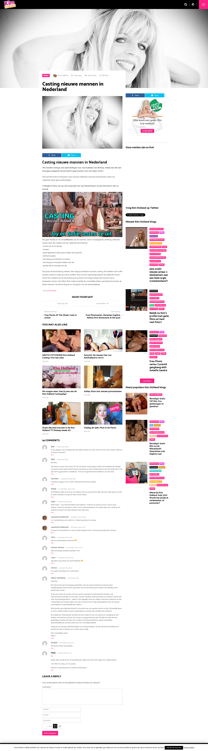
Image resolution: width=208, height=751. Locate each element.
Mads (53, 653)
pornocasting (51, 290)
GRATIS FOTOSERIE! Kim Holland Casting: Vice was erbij (58, 356)
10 (108, 303)
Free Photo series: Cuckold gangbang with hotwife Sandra (158, 366)
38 (66, 303)
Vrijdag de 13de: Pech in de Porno (100, 428)
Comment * (47, 687)
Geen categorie (156, 339)
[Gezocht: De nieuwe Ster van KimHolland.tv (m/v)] (103, 351)
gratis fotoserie (156, 294)
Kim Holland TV (156, 243)
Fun (151, 425)
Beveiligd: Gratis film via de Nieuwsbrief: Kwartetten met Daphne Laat (157, 449)
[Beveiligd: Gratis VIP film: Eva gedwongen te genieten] (136, 414)
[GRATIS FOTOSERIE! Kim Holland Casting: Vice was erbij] (61, 351)
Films (162, 232)
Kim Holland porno (157, 240)
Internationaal (155, 471)
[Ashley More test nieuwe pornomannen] (103, 387)
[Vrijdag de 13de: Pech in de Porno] (103, 424)
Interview (153, 236)
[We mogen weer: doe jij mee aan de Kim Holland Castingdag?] (61, 387)
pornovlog (154, 265)
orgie (164, 247)
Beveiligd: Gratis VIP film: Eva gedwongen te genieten (157, 402)
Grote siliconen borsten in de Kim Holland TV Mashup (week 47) (58, 429)
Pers (151, 305)
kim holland (154, 298)
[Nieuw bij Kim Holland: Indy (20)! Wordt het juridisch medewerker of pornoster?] (136, 483)
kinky (152, 353)
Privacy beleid (188, 747)
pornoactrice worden (158, 250)
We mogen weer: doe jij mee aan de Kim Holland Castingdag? (59, 393)
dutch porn (154, 232)
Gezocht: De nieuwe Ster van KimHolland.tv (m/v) (97, 356)
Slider (46, 75)
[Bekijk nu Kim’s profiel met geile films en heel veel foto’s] (136, 310)
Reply (52, 455)
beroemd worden (156, 229)
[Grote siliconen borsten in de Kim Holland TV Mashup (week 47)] (61, 424)
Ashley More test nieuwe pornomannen (103, 391)
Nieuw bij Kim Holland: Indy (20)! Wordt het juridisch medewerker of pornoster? (159, 498)
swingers (153, 357)
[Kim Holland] (10, 9)
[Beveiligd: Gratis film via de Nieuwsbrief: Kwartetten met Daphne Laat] (136, 441)
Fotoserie (153, 291)
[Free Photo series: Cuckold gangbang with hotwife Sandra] (136, 351)
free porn (162, 335)
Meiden (153, 436)
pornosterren (155, 261)
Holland (157, 425)
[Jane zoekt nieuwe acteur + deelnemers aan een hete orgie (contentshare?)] (136, 248)
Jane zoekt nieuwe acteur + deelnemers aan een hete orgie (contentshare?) (159, 275)
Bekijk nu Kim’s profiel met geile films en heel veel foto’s (159, 317)
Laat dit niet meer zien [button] (173, 747)
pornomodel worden (157, 257)
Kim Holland (63, 75)
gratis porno (154, 346)
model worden (155, 247)
